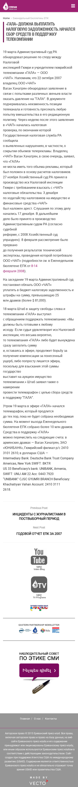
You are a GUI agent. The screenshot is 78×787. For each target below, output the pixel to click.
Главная (25, 718)
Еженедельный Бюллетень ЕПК (31, 18)
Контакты (51, 718)
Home (6, 18)
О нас (37, 718)
